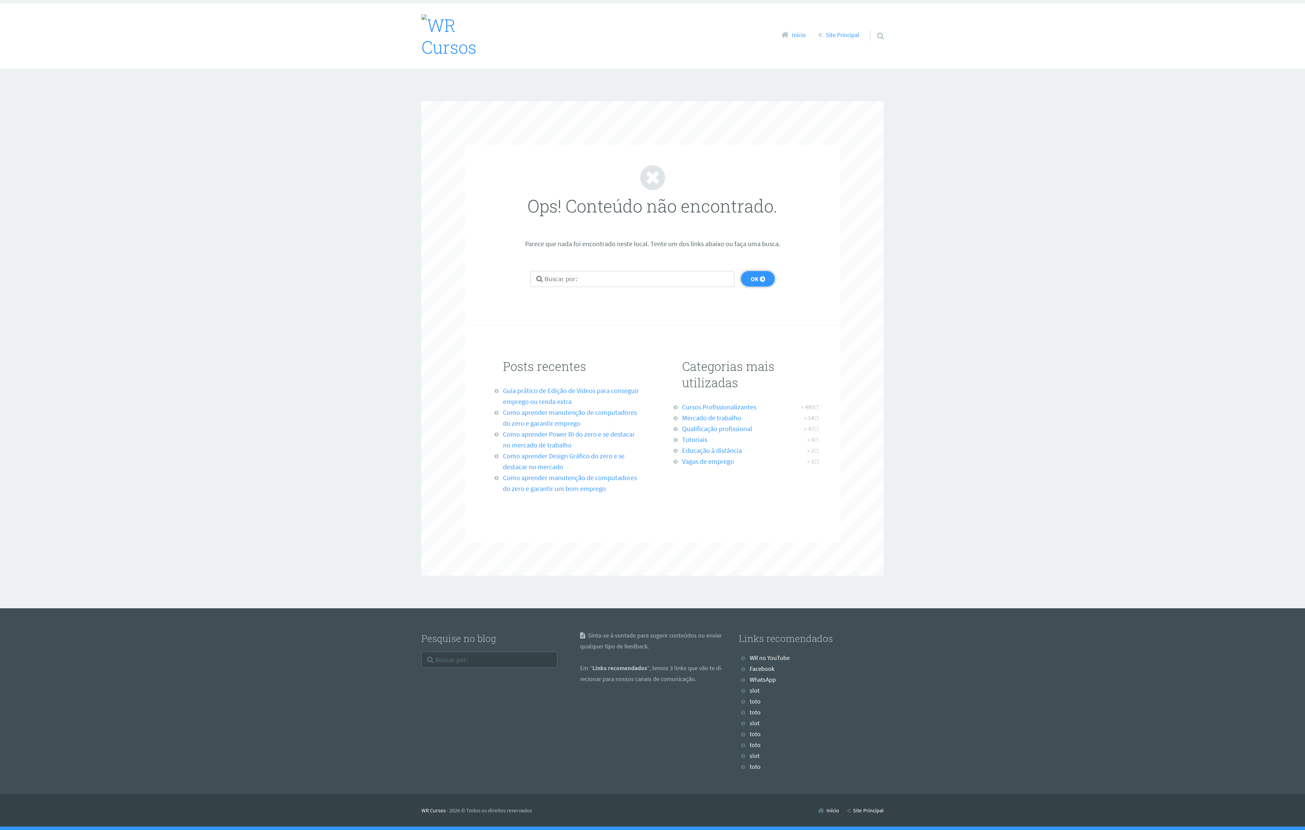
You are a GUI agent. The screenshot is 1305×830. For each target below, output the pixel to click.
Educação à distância (712, 450)
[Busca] (874, 27)
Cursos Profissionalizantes (719, 407)
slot (755, 690)
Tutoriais (694, 439)
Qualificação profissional (717, 428)
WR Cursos (433, 810)
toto (755, 701)
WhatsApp (763, 679)
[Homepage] (464, 36)
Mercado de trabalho (711, 417)
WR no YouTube (770, 658)
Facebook (762, 669)
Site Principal (842, 35)
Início (799, 35)
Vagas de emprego (708, 461)
